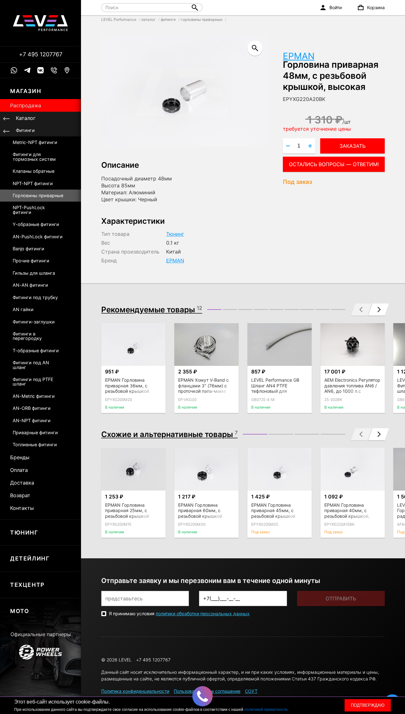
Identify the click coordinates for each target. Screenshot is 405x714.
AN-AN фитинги (30, 285)
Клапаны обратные (33, 171)
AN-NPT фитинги (32, 420)
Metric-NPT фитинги (35, 142)
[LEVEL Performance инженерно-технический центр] (40, 23)
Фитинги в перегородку (27, 336)
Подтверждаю (367, 705)
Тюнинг (175, 234)
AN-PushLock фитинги (38, 236)
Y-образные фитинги (36, 224)
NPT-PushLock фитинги (29, 210)
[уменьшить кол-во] (288, 145)
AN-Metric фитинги (34, 396)
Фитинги (25, 130)
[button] (214, 309)
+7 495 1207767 (40, 54)
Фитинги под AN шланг (31, 365)
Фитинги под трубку (35, 297)
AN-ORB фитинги (32, 408)
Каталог (25, 118)
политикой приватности (265, 709)
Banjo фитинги (28, 248)
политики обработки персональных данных (203, 613)
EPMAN (299, 56)
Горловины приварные (38, 195)
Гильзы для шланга (34, 273)
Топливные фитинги (35, 444)
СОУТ (251, 691)
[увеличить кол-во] (310, 145)
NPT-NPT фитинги (33, 183)
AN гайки (23, 309)
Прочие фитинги (31, 260)
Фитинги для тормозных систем (34, 156)
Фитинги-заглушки (34, 321)
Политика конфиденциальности (135, 691)
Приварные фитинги (35, 432)
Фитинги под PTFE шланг (33, 381)
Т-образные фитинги (36, 350)
